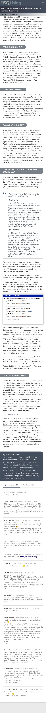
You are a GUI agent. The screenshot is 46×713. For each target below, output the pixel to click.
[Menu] (43, 3)
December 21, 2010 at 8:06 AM (27, 608)
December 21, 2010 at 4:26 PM (30, 554)
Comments (12, 485)
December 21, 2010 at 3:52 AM (30, 690)
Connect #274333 (13, 415)
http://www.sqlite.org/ (29, 557)
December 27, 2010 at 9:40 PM (28, 520)
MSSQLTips (11, 468)
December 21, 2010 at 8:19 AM (27, 595)
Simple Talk (17, 465)
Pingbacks (28, 485)
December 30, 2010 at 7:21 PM (25, 502)
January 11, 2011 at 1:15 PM (17, 492)
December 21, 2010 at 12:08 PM (21, 573)
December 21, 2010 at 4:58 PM (26, 541)
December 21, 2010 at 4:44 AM (28, 650)
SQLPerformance (30, 465)
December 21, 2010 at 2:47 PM (24, 563)
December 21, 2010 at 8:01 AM (27, 618)
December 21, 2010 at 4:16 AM (25, 669)
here (20, 153)
